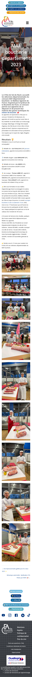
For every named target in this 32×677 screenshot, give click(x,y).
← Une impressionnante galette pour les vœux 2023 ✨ (15, 569)
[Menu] (27, 22)
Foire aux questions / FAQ (16, 643)
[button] (16, 2)
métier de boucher (9, 112)
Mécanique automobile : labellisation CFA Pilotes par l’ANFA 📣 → (18, 575)
